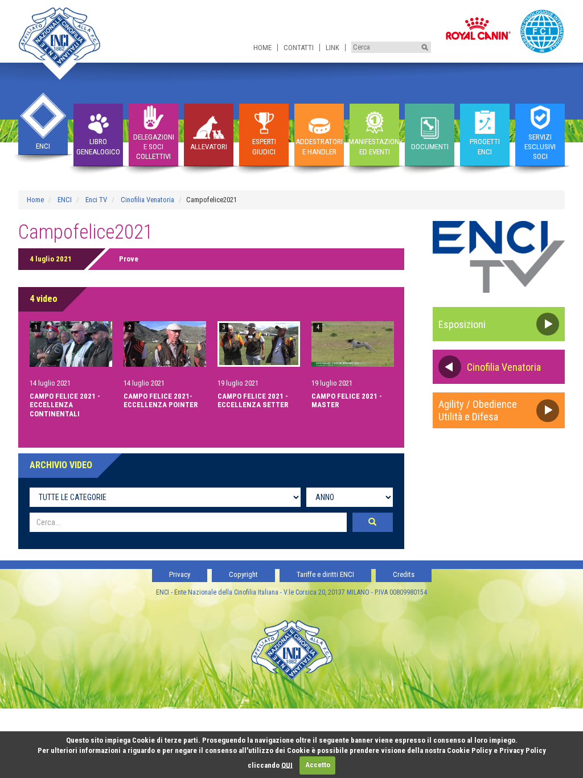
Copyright (243, 574)
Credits (403, 574)
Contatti (299, 47)
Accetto (317, 764)
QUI (287, 764)
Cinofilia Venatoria (147, 199)
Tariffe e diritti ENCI (325, 574)
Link (332, 47)
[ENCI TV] (499, 256)
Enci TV (96, 199)
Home (262, 47)
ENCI (65, 199)
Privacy (179, 574)
